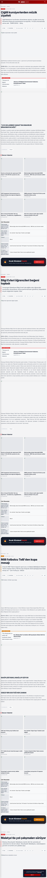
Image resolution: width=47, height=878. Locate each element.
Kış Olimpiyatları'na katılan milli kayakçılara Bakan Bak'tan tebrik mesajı (29, 635)
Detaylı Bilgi (39, 872)
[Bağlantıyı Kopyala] (33, 28)
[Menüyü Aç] (2, 2)
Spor (8, 553)
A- (42, 28)
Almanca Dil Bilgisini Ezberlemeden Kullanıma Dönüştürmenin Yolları (26, 82)
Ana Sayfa (4, 6)
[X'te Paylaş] (28, 28)
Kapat (43, 874)
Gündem (8, 6)
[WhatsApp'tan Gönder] (30, 28)
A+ (45, 28)
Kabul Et (32, 874)
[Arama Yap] (45, 2)
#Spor (11, 707)
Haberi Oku (16, 85)
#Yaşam (11, 149)
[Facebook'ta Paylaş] (25, 28)
